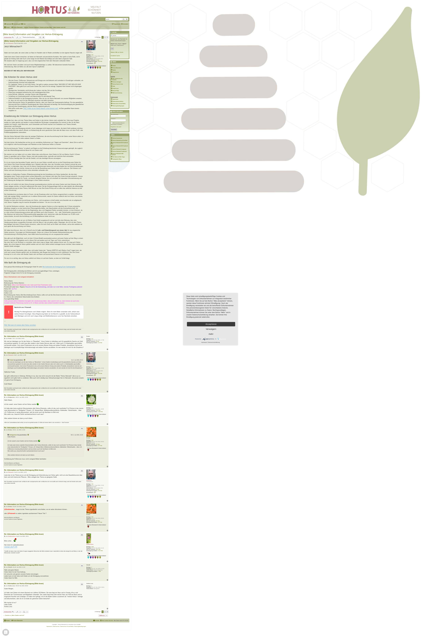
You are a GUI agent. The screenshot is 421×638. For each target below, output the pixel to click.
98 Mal (97, 341)
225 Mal (98, 444)
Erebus (88, 437)
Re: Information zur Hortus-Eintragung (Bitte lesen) (24, 336)
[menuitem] (7, 24)
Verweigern (211, 329)
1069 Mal (100, 411)
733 (92, 54)
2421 (92, 546)
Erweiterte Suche (115, 55)
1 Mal (99, 571)
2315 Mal (100, 550)
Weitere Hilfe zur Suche (117, 52)
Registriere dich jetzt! (116, 126)
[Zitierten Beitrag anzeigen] (25, 360)
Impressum (204, 342)
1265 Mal (98, 410)
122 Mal (100, 342)
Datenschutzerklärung (214, 342)
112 (92, 338)
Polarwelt (88, 51)
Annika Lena (89, 583)
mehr (211, 334)
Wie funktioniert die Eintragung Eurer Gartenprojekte (58, 267)
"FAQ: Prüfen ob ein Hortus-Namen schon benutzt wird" (40, 108)
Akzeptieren (211, 324)
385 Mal (100, 61)
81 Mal (97, 60)
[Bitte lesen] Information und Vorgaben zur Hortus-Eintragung (33, 34)
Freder (88, 336)
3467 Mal (98, 549)
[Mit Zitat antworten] (81, 41)
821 (92, 407)
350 (92, 440)
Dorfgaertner (89, 405)
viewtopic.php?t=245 (10, 547)
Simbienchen (89, 544)
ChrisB (88, 565)
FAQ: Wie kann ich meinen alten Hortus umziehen (20, 325)
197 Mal (100, 445)
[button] (107, 37)
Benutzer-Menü (117, 111)
